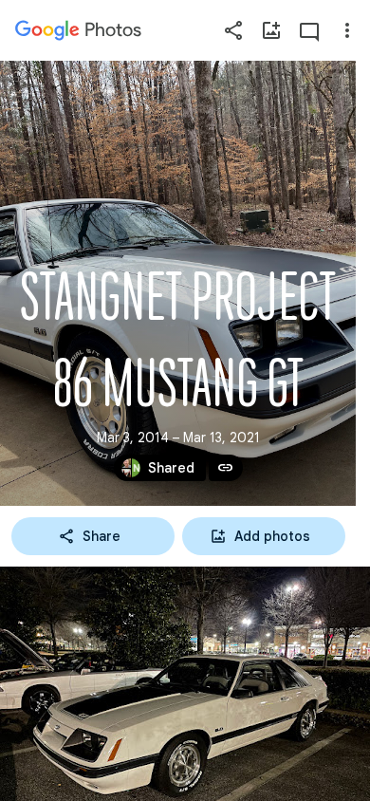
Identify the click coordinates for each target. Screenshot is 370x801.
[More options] (347, 30)
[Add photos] (271, 30)
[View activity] (309, 30)
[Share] (233, 30)
